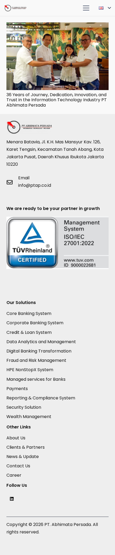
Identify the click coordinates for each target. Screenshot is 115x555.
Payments (17, 389)
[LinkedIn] (11, 498)
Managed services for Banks (36, 379)
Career (13, 475)
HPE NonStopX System (29, 370)
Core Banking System (28, 313)
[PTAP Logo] (15, 8)
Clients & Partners (25, 447)
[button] (86, 8)
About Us (15, 438)
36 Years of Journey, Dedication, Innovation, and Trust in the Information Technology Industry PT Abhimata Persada (56, 100)
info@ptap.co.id (34, 185)
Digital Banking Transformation (38, 351)
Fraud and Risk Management (36, 360)
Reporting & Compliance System (40, 398)
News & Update (22, 456)
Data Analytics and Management (41, 342)
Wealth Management (28, 417)
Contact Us (18, 466)
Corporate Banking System (34, 323)
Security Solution (23, 407)
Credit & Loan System (29, 332)
